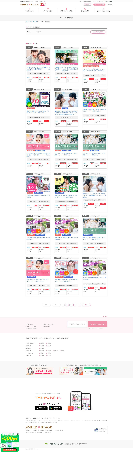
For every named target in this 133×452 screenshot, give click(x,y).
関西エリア (28, 350)
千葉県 (42, 345)
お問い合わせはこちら (77, 324)
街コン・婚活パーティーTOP (32, 21)
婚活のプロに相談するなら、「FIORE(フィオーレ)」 (91, 1)
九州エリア (28, 355)
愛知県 (42, 348)
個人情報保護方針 (59, 430)
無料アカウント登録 (98, 324)
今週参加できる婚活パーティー (34, 328)
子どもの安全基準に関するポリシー (34, 432)
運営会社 (28, 430)
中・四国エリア (29, 353)
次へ (86, 304)
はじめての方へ (30, 11)
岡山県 (42, 353)
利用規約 (35, 430)
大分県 (49, 355)
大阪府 (56, 350)
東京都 (49, 345)
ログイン (88, 4)
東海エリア (28, 348)
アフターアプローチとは (103, 11)
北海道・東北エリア (30, 343)
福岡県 (42, 355)
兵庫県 (62, 350)
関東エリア (28, 345)
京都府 (49, 350)
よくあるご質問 (85, 11)
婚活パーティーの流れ (66, 11)
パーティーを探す (48, 11)
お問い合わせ (110, 4)
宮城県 (49, 343)
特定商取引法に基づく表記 (46, 430)
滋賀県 (42, 350)
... (79, 304)
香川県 (49, 353)
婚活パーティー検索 (31, 326)
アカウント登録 (100, 4)
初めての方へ (30, 324)
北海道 (42, 343)
